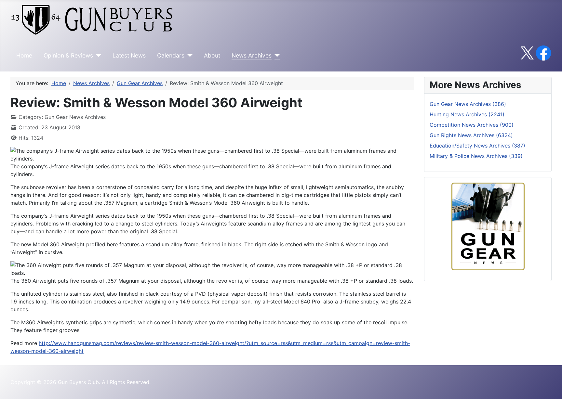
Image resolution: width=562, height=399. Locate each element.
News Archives (252, 55)
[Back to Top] (550, 387)
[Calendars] (188, 55)
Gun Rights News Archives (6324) (471, 135)
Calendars (170, 55)
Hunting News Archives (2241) (467, 114)
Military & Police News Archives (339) (476, 156)
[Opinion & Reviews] (97, 55)
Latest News (129, 55)
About (212, 55)
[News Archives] (276, 55)
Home (24, 55)
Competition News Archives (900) (472, 125)
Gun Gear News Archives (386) (468, 104)
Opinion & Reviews (68, 55)
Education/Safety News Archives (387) (477, 145)
